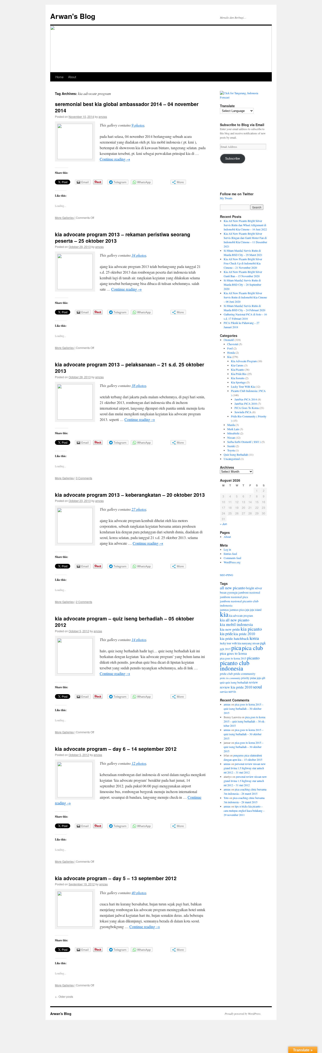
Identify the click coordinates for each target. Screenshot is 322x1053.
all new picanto (232, 587)
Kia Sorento (237, 378)
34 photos (139, 255)
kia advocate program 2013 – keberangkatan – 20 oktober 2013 (130, 494)
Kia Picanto (237, 369)
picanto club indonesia (234, 665)
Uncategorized (232, 459)
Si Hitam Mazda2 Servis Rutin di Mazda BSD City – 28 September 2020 (242, 284)
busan (223, 592)
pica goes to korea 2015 (233, 658)
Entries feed (230, 554)
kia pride (226, 633)
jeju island (255, 609)
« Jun (223, 524)
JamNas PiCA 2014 (246, 399)
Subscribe (232, 158)
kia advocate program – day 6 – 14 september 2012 (116, 748)
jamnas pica (237, 609)
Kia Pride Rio (238, 374)
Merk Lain (233, 429)
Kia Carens (237, 365)
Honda (231, 352)
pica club (252, 648)
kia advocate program (241, 615)
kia (224, 614)
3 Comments (84, 478)
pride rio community (230, 678)
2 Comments (84, 602)
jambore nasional (249, 592)
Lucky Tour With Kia (243, 386)
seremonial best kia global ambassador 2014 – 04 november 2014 (126, 107)
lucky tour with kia (230, 643)
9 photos (138, 125)
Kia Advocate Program (244, 361)
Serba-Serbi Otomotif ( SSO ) (244, 442)
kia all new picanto (234, 620)
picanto (253, 658)
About (72, 77)
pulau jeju (255, 678)
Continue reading (115, 159)
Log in (227, 549)
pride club (226, 673)
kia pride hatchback (234, 638)
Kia (229, 357)
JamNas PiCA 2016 (246, 403)
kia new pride (230, 629)
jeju (247, 609)
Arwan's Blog (72, 16)
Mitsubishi (233, 433)
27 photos (139, 509)
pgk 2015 (225, 649)
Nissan (231, 437)
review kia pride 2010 (236, 687)
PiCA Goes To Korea (247, 408)
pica (236, 648)
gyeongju (232, 592)
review (253, 682)
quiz (222, 682)
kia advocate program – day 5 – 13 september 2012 (116, 878)
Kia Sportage (238, 382)
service (224, 691)
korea (254, 638)
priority (245, 678)
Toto (226, 798)
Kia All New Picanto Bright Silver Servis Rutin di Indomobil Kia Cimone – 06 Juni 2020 (245, 297)
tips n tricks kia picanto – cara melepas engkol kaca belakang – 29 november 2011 (244, 810)
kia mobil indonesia (236, 624)
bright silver (254, 588)
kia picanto (251, 629)
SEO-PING (226, 575)
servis (232, 691)
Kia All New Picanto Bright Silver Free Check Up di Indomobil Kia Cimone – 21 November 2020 (243, 263)
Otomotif (229, 340)
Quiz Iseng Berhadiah (236, 454)
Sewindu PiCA (243, 412)
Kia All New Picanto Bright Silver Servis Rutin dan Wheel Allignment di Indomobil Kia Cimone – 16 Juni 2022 (245, 225)
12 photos (139, 763)
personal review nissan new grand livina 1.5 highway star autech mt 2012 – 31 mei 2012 (245, 768)
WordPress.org (232, 562)
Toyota (231, 450)
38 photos (139, 385)
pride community (245, 673)
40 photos (139, 892)
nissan (256, 643)
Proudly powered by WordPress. (243, 1013)
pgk (263, 643)
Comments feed (232, 558)
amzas (103, 117)
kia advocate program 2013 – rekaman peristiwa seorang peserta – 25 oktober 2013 (122, 237)
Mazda (231, 425)
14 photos (139, 639)
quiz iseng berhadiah (236, 682)
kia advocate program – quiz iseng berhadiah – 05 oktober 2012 (124, 621)
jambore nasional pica (234, 597)
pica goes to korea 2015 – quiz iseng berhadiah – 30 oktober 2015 (243, 708)
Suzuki (231, 446)
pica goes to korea (233, 653)
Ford (230, 348)
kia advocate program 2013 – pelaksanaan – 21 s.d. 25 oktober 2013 (129, 367)
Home (59, 77)
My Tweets (226, 198)
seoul (257, 687)
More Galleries (64, 218)
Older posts (64, 996)
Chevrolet (232, 344)
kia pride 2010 (244, 633)
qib (263, 678)
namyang (247, 643)
